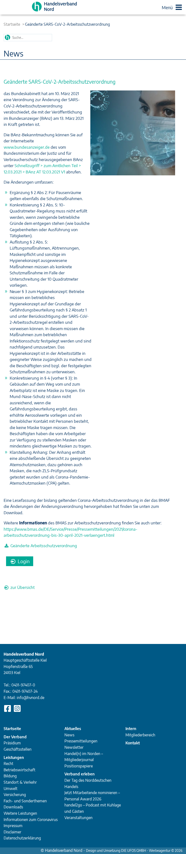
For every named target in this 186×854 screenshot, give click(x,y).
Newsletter (74, 747)
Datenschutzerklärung (22, 838)
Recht (8, 763)
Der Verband (15, 736)
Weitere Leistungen (20, 813)
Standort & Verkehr (20, 782)
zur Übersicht (22, 587)
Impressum (13, 825)
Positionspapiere (78, 766)
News (69, 734)
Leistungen (14, 757)
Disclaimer (12, 832)
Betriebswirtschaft (19, 769)
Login (23, 561)
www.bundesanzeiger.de (27, 147)
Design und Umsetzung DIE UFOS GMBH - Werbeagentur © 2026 (134, 850)
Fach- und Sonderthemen (25, 800)
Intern (130, 728)
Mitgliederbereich (140, 734)
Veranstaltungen (78, 817)
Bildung (10, 775)
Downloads (13, 807)
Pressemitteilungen (80, 741)
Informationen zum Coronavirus (31, 819)
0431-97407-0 (23, 685)
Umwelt (10, 788)
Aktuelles (72, 728)
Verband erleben (79, 774)
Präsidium (12, 742)
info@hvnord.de (30, 697)
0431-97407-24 (25, 691)
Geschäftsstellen (17, 749)
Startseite (12, 24)
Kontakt (132, 742)
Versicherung (15, 794)
